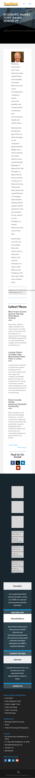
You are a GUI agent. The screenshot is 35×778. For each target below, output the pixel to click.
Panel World (9, 698)
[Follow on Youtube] (18, 468)
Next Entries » (22, 447)
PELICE (7, 725)
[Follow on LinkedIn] (23, 463)
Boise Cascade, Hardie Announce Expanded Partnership (17, 402)
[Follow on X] (18, 463)
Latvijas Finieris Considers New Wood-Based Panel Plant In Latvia (16, 355)
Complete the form (17, 653)
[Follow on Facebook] (13, 463)
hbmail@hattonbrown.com (13, 745)
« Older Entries (13, 445)
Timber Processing (11, 710)
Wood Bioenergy (10, 713)
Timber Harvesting (11, 707)
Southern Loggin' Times (12, 704)
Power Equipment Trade (13, 701)
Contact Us (17, 686)
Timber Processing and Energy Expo (16, 728)
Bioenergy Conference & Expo (14, 722)
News (10, 320)
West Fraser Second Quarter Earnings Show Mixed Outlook (17, 314)
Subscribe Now (17, 612)
